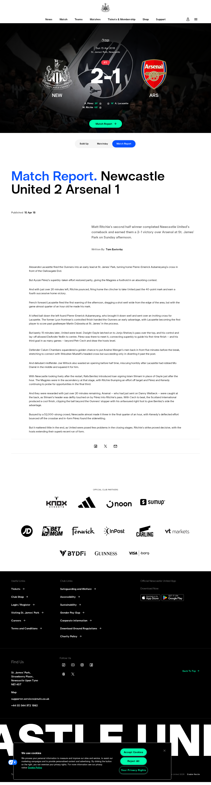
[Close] (164, 750)
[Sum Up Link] (152, 502)
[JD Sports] (27, 531)
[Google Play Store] (173, 598)
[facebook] (95, 446)
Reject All (133, 761)
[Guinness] (106, 553)
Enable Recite (193, 774)
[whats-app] (115, 446)
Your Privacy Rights (133, 770)
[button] (12, 762)
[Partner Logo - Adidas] (86, 502)
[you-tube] (73, 665)
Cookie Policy (35, 767)
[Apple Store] (150, 598)
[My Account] (188, 19)
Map (13, 692)
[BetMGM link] (52, 531)
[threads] (64, 674)
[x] (105, 446)
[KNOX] (56, 502)
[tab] (84, 143)
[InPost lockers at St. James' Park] (114, 531)
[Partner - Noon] (119, 502)
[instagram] (82, 665)
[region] (92, 761)
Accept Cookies (133, 752)
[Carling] (144, 531)
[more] (196, 19)
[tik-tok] (64, 665)
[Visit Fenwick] (83, 531)
